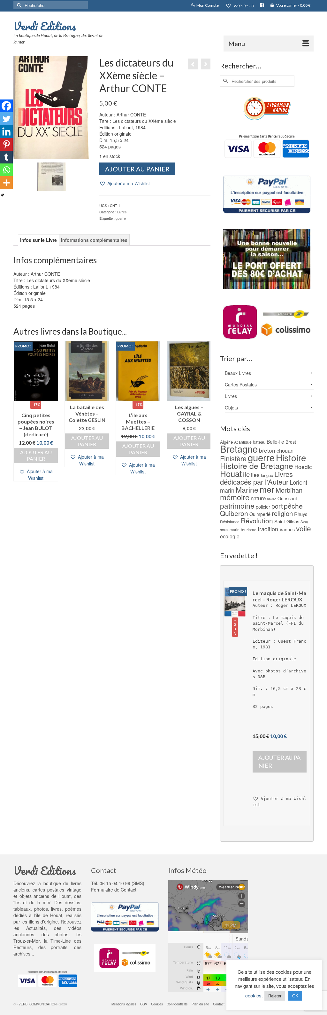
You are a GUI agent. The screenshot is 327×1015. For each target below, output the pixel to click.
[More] (6, 182)
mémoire (234, 497)
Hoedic (303, 467)
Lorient (298, 482)
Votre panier (293, 5)
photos (61, 934)
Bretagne (239, 448)
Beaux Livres (238, 373)
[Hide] (2, 195)
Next (204, 411)
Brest (290, 442)
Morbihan (289, 490)
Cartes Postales (241, 384)
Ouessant (287, 498)
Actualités (36, 928)
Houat (231, 473)
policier (263, 507)
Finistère (233, 458)
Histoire (291, 457)
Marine (247, 489)
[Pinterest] (6, 144)
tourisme (248, 530)
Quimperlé (259, 514)
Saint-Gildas (286, 521)
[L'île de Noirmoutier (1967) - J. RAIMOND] (205, 64)
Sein (304, 521)
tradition (268, 529)
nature (258, 498)
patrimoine (237, 505)
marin (227, 490)
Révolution (257, 520)
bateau (259, 442)
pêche (293, 506)
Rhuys (300, 514)
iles (255, 475)
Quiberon (234, 513)
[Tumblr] (6, 157)
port (277, 506)
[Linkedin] (6, 131)
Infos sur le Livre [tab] (38, 240)
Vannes (287, 529)
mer (267, 489)
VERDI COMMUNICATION (38, 1004)
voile (303, 528)
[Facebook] (6, 105)
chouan (285, 450)
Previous (19, 411)
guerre (121, 218)
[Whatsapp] (6, 169)
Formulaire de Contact (113, 889)
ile (246, 474)
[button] (124, 183)
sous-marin (230, 529)
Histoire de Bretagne (256, 465)
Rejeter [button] (274, 996)
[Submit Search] (18, 5)
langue (267, 475)
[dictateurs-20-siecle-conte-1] (51, 176)
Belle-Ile (275, 441)
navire (271, 498)
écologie (230, 536)
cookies (253, 995)
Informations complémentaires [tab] (94, 240)
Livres (122, 211)
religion (282, 513)
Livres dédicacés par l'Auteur (256, 478)
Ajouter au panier (137, 169)
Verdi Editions (44, 26)
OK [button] (295, 996)
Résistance (230, 521)
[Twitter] (6, 118)
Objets (231, 407)
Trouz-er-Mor (26, 941)
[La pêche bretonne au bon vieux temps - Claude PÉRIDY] (193, 64)
